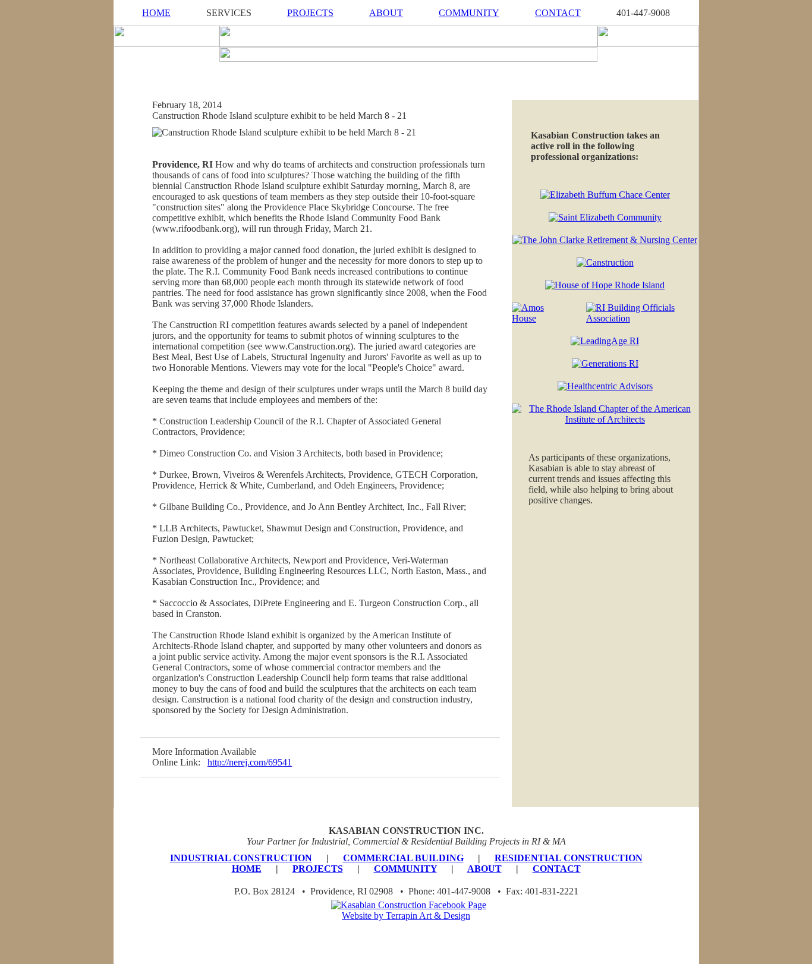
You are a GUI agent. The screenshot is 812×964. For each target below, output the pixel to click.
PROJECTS (310, 13)
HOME (156, 13)
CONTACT (558, 13)
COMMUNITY (469, 13)
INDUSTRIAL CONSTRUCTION (241, 858)
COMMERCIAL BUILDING (403, 858)
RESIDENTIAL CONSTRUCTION (569, 858)
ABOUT (386, 13)
